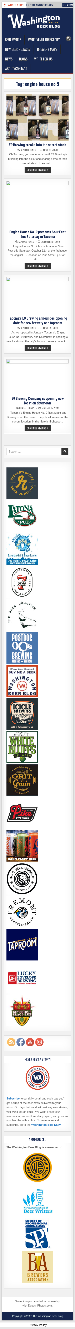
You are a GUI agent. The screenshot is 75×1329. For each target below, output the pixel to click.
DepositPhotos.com (40, 1305)
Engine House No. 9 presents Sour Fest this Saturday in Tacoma (37, 234)
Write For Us (43, 59)
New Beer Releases (17, 49)
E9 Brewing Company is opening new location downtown (37, 400)
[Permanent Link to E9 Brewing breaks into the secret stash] (37, 117)
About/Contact (16, 68)
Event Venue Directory (44, 39)
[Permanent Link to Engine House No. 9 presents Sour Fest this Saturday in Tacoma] (37, 204)
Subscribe (13, 1098)
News (8, 59)
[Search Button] (68, 38)
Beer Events (13, 39)
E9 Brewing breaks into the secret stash (37, 145)
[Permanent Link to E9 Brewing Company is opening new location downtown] (37, 377)
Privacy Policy (38, 1324)
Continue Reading (39, 170)
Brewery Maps (47, 49)
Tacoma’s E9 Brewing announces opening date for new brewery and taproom (37, 320)
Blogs (23, 59)
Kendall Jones (28, 150)
